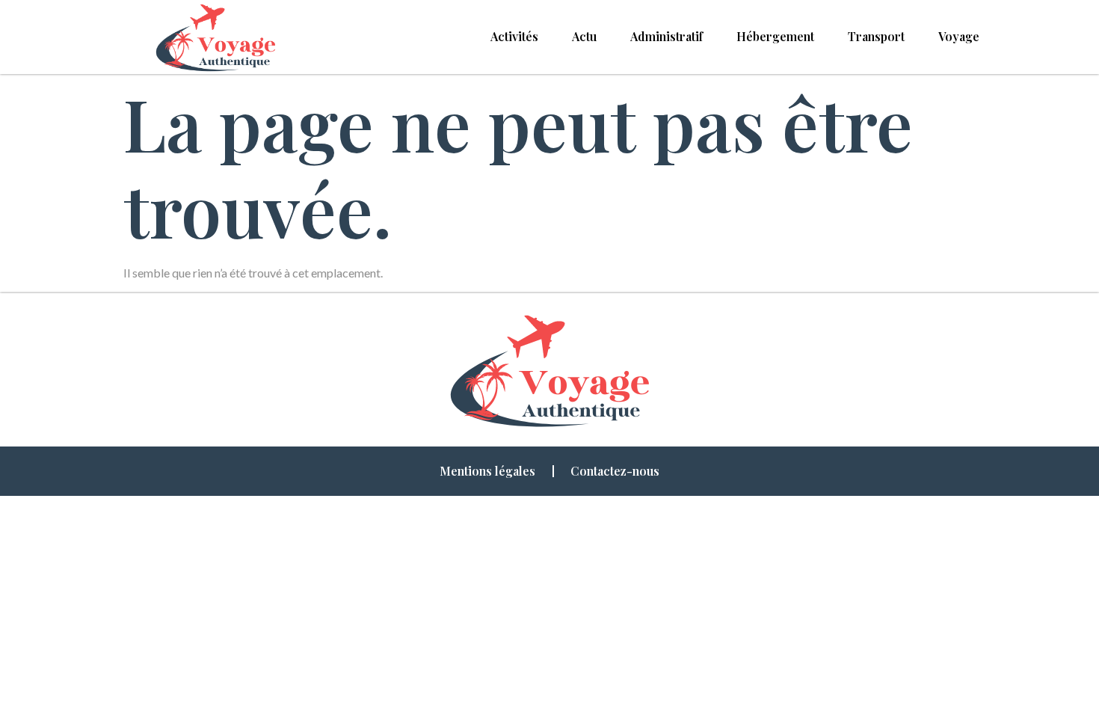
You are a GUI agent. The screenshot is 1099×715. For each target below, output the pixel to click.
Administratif (666, 36)
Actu (584, 36)
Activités (514, 36)
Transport (876, 36)
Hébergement (775, 36)
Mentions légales (487, 471)
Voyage (958, 36)
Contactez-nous (614, 471)
